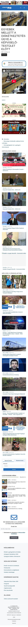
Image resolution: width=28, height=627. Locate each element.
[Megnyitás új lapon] (14, 110)
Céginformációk (8, 588)
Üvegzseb (6, 583)
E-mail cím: (14, 526)
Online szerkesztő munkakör (11, 598)
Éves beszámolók (8, 590)
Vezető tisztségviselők (9, 586)
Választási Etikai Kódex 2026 (11, 581)
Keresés (14, 469)
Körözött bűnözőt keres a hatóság (15, 508)
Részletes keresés (19, 460)
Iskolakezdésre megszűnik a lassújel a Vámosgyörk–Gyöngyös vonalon (16, 503)
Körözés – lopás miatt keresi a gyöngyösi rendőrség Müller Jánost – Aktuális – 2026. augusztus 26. (17, 496)
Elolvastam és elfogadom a (14, 533)
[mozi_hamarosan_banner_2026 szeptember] (14, 4)
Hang (23, 115)
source (3, 100)
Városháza (4, 54)
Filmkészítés (7, 567)
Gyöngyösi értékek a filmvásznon (12, 556)
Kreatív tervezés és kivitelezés (11, 565)
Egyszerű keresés (8, 460)
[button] (20, 8)
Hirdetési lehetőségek (9, 572)
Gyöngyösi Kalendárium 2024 (11, 554)
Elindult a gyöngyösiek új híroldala (12, 552)
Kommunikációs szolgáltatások (11, 570)
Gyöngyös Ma (11, 486)
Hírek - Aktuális (12, 500)
